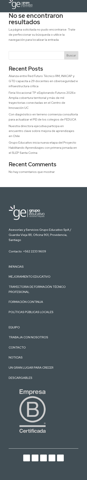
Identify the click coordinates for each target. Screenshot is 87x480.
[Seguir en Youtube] (26, 458)
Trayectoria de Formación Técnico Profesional (37, 289)
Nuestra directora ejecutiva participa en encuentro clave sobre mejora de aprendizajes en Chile (41, 131)
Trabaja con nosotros (28, 337)
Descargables (20, 378)
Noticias (16, 357)
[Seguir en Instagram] (43, 458)
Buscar (71, 55)
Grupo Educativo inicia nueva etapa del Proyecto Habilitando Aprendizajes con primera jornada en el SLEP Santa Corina (43, 148)
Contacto (17, 347)
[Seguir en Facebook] (52, 458)
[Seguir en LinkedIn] (35, 458)
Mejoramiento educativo (29, 276)
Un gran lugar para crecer (31, 367)
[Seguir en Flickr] (60, 458)
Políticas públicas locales (31, 312)
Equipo (14, 327)
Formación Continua (26, 302)
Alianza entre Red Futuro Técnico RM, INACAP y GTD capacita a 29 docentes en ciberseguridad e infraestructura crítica (43, 81)
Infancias (16, 267)
